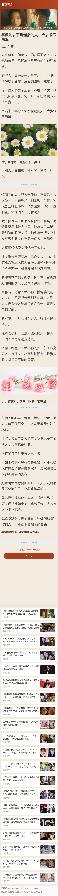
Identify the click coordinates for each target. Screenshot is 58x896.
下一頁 (29, 556)
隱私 (26, 892)
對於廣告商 (37, 892)
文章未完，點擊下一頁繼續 (29, 550)
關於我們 (5, 892)
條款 (21, 892)
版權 (30, 892)
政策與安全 (14, 892)
